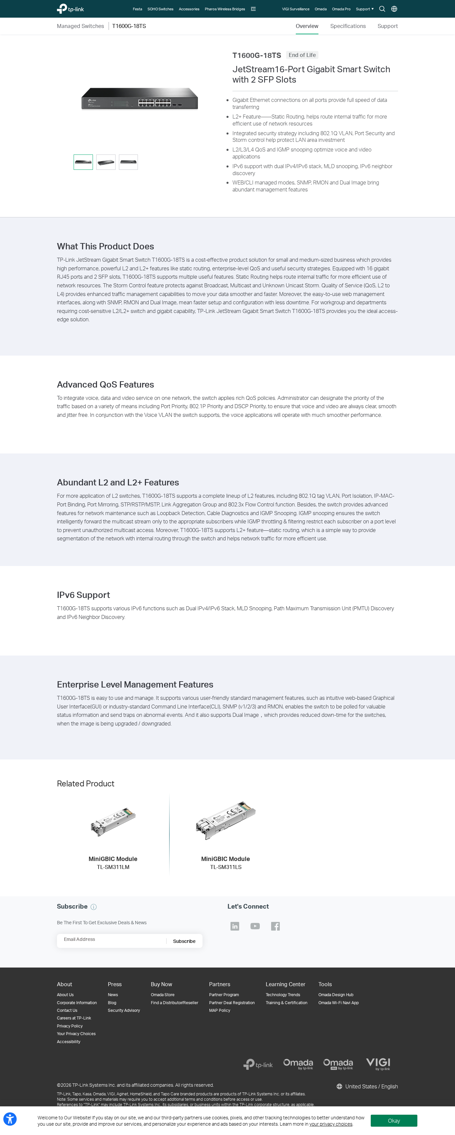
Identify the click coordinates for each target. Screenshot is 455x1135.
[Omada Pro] (338, 1064)
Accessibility (68, 1041)
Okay (394, 1120)
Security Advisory (124, 1010)
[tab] (83, 161)
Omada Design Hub (335, 994)
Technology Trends (283, 994)
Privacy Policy (70, 1025)
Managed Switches (80, 25)
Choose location (394, 9)
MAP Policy (219, 1010)
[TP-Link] (258, 1064)
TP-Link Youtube (255, 926)
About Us (65, 994)
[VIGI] (378, 1064)
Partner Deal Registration (232, 1002)
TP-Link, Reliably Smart (81, 7)
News (113, 994)
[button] (253, 9)
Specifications (348, 25)
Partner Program (224, 994)
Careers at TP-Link (74, 1017)
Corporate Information (77, 1002)
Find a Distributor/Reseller (174, 1002)
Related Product (85, 783)
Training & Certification (286, 1002)
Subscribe (184, 941)
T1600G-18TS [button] (129, 25)
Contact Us (67, 1010)
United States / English (371, 1086)
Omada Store (163, 994)
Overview (307, 25)
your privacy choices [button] (330, 1124)
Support (388, 25)
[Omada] (298, 1064)
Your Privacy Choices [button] (76, 1033)
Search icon (382, 9)
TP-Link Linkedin (235, 926)
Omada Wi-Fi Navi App (338, 1002)
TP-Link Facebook (275, 926)
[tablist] (140, 162)
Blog (112, 1002)
